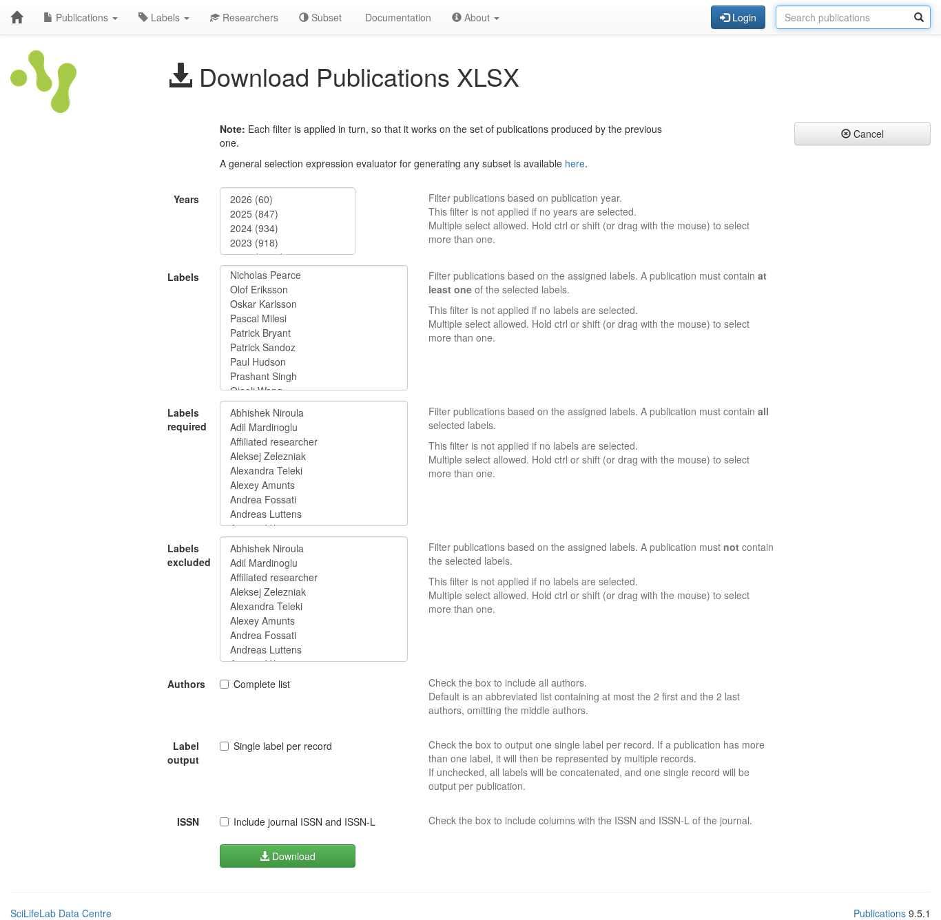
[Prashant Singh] (314, 376)
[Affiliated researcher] (314, 442)
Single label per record (283, 746)
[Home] (16, 17)
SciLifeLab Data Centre (61, 913)
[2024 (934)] (288, 228)
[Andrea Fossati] (314, 499)
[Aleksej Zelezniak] (314, 456)
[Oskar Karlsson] (314, 304)
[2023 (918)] (288, 243)
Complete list (262, 684)
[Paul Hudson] (314, 362)
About (477, 17)
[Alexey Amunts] (314, 485)
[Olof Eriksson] (314, 289)
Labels (165, 17)
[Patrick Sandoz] (314, 347)
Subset (325, 17)
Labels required (187, 419)
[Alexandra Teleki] (314, 470)
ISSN (188, 821)
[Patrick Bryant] (314, 333)
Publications (82, 17)
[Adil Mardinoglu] (314, 427)
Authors (186, 684)
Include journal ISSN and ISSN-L (304, 821)
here (575, 163)
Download (292, 856)
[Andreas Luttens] (314, 514)
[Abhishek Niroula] (314, 413)
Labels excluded (188, 555)
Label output (183, 752)
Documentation (396, 17)
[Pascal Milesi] (314, 318)
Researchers (249, 17)
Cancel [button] (867, 133)
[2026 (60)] (288, 199)
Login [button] (743, 17)
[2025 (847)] (288, 214)
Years (186, 199)
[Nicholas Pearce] (314, 275)
